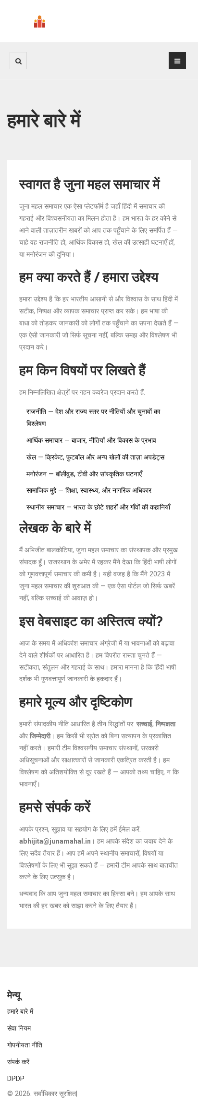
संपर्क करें (18, 1062)
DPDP (16, 1078)
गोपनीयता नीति (24, 1045)
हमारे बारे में (20, 1011)
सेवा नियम (19, 1028)
